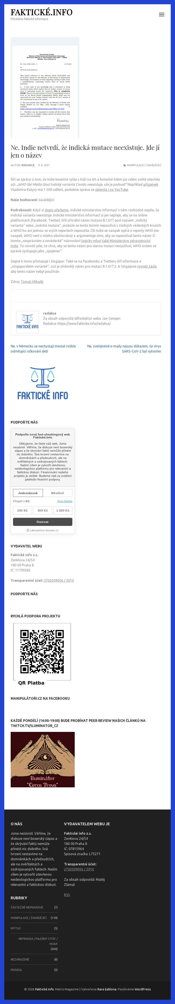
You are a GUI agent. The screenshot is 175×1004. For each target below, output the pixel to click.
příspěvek (150, 184)
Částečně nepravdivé (27, 907)
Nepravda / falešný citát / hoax (38, 941)
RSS (67, 895)
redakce (28, 165)
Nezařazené (20, 959)
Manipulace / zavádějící (144, 165)
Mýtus (16, 928)
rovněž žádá (146, 266)
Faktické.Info (42, 11)
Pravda (16, 970)
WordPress (143, 989)
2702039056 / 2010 (59, 580)
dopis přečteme (57, 210)
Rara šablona (106, 989)
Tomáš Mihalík (32, 282)
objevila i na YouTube (111, 190)
